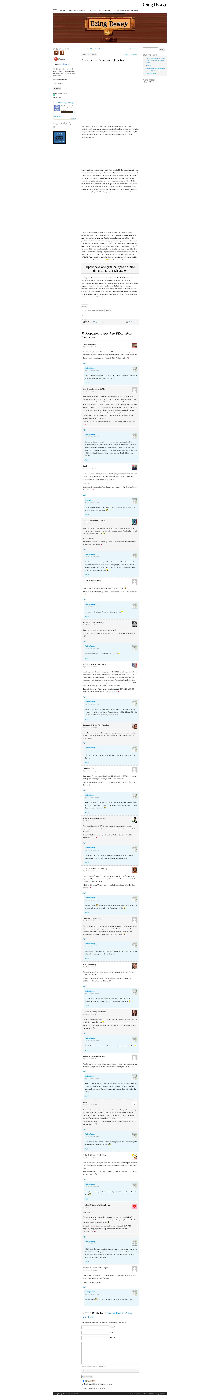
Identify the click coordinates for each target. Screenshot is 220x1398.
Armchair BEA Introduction (91, 49)
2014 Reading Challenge (65, 102)
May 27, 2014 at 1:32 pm (89, 821)
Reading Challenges (100, 11)
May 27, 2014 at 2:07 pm (89, 871)
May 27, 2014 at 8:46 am (89, 391)
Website (112, 1337)
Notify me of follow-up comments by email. (98, 1384)
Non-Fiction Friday (151, 73)
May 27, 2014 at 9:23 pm (89, 1058)
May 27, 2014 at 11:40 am (90, 727)
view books (73, 118)
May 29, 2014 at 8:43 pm (92, 900)
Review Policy (77, 11)
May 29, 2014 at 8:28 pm (92, 1078)
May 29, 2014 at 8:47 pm (92, 1294)
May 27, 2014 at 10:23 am (90, 625)
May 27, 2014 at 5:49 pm (89, 967)
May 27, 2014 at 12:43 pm (90, 771)
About (61, 11)
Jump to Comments (131, 55)
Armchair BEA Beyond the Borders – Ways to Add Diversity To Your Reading (155, 60)
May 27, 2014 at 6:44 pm (89, 1014)
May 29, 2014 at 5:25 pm (92, 607)
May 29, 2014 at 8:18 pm (92, 1186)
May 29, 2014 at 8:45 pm (92, 946)
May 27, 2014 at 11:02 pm (90, 1104)
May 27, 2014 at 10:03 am (90, 583)
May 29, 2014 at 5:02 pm (92, 556)
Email (112, 1332)
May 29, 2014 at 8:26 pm (92, 1136)
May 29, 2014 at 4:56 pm (92, 437)
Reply (84, 363)
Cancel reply (88, 1317)
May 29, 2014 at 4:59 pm (92, 502)
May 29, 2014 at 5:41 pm (92, 704)
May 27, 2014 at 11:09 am (90, 667)
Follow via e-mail (63, 69)
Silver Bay (134, 49)
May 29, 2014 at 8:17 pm (92, 850)
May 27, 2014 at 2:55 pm (89, 921)
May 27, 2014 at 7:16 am (89, 346)
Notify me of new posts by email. (95, 1388)
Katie (62, 106)
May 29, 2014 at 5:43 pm (92, 750)
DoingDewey (90, 367)
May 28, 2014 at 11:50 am (90, 1270)
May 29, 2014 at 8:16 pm (92, 797)
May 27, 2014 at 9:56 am (89, 523)
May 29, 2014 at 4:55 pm (92, 370)
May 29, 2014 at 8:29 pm (92, 1040)
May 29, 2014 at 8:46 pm (92, 1244)
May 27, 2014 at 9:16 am (89, 468)
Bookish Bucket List (127, 11)
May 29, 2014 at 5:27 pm (92, 648)
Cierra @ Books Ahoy (117, 1313)
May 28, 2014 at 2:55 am (89, 1157)
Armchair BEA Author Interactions (103, 60)
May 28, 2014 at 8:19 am (89, 1207)
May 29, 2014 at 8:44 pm (92, 993)
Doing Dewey (154, 4)
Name (112, 1327)
